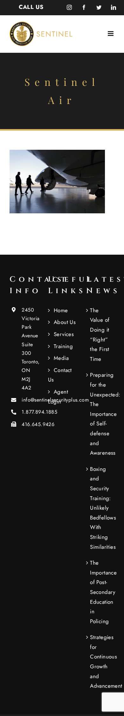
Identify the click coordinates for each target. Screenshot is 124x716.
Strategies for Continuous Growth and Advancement (100, 661)
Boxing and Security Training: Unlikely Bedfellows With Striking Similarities (100, 508)
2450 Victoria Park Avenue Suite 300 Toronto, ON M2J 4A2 (30, 348)
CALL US (31, 7)
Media (61, 358)
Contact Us (60, 375)
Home (61, 310)
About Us (65, 322)
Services (64, 334)
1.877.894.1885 (30, 412)
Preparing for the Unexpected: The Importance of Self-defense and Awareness (100, 414)
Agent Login (58, 396)
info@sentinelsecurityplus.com (30, 399)
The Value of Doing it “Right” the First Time (99, 334)
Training (63, 346)
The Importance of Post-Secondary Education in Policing (100, 592)
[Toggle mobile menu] (111, 33)
